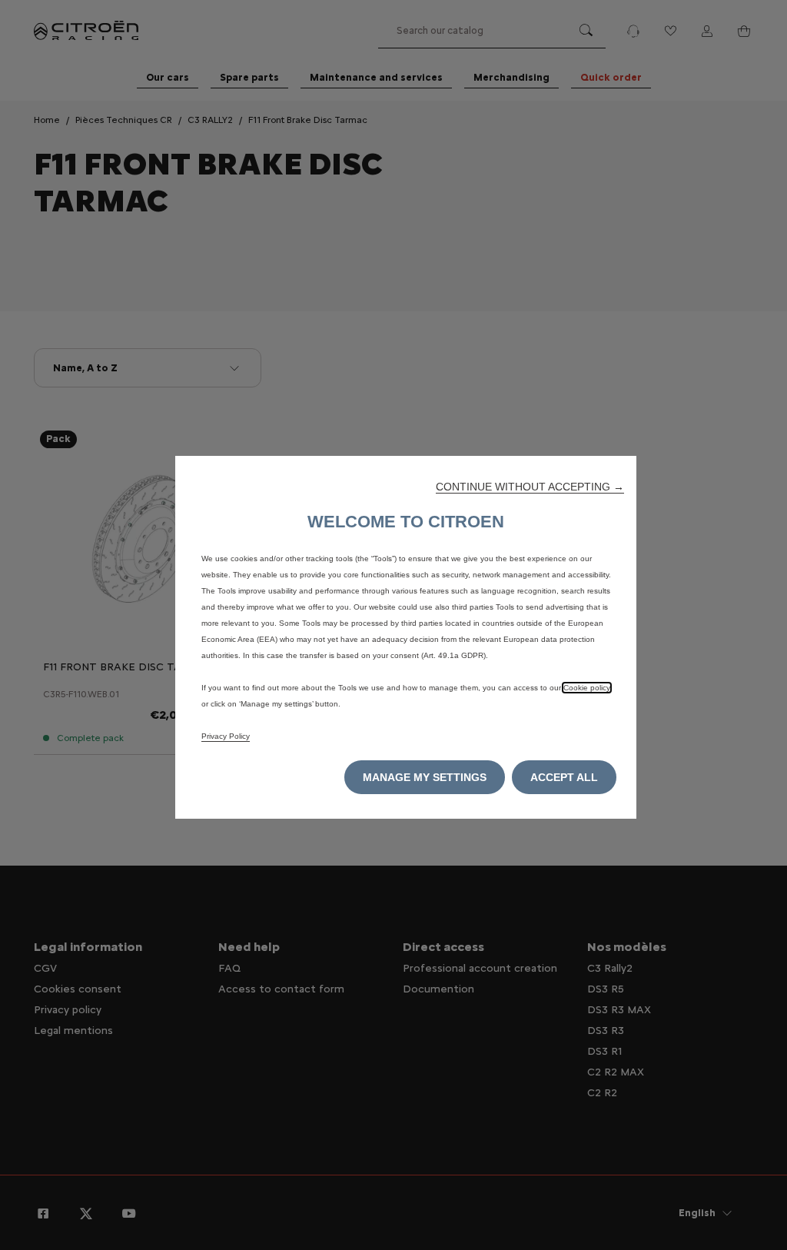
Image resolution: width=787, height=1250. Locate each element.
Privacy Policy (225, 736)
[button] (530, 486)
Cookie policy (586, 687)
